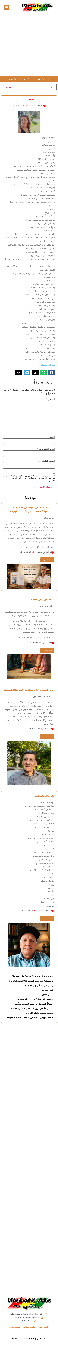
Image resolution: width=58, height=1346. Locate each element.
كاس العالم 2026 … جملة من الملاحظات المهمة (29, 690)
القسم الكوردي (15, 79)
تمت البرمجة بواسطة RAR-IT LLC (29, 1339)
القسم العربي (43, 79)
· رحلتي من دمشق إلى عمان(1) (39, 986)
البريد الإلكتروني (46, 449)
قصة (48, 643)
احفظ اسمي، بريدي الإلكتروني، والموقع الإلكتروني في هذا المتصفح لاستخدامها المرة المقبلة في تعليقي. (30, 478)
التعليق (50, 399)
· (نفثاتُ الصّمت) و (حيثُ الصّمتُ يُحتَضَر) (34, 1004)
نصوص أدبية (36, 106)
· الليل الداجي (47, 995)
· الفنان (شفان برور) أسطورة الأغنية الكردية (32, 1009)
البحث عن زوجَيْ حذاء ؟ (42, 600)
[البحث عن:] (35, 87)
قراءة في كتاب (44, 552)
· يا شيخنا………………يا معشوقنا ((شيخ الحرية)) (31, 981)
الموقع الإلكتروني (46, 461)
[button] (6, 7)
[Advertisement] (29, 45)
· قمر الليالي (48, 990)
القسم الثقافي (29, 79)
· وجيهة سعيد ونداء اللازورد (40, 1013)
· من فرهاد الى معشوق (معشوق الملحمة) (33, 976)
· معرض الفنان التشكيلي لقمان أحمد (35, 999)
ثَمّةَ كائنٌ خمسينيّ (44, 796)
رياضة (48, 729)
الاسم (51, 437)
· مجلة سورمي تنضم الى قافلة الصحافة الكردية (30, 1018)
